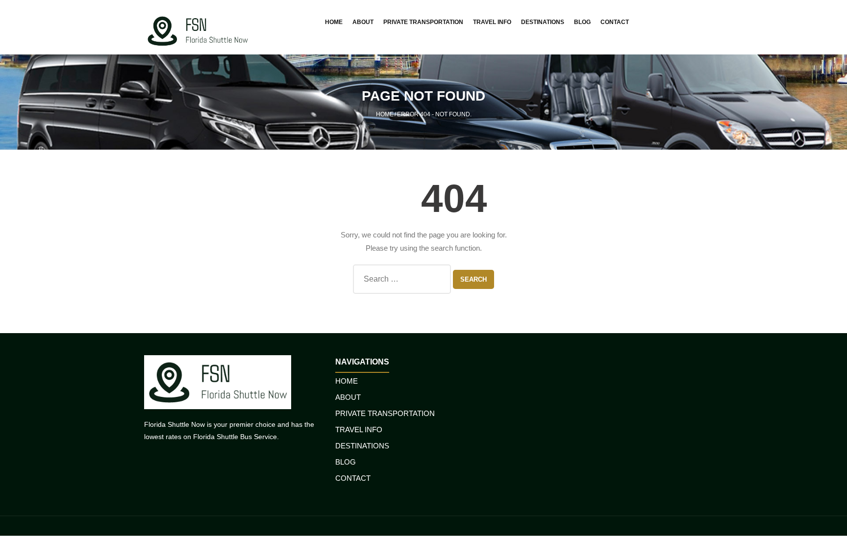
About (348, 397)
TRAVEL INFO (358, 429)
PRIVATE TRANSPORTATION (385, 413)
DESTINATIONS (362, 446)
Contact (353, 478)
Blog (345, 462)
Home (385, 114)
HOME (346, 381)
